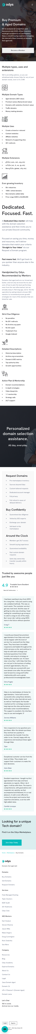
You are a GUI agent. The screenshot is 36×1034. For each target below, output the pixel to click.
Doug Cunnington (8, 937)
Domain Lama (7, 994)
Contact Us (6, 974)
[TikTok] (29, 1010)
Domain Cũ (6, 986)
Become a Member (18, 50)
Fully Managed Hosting (10, 895)
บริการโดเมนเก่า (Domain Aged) (13, 990)
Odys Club (5, 911)
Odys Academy (7, 963)
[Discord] (25, 1010)
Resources (6, 955)
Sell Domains (6, 881)
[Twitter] (21, 1010)
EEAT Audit (6, 903)
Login (5, 1023)
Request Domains (8, 885)
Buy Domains (6, 877)
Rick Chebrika (7, 941)
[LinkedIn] (7, 1010)
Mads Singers (7, 933)
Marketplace (10, 853)
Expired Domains (8, 967)
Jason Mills (6, 929)
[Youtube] (12, 1010)
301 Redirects (7, 907)
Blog (3, 959)
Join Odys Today (12, 843)
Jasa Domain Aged (8, 982)
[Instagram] (16, 1010)
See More (5, 945)
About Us (5, 971)
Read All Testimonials (10, 590)
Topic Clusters (7, 899)
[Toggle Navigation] (32, 5)
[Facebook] (3, 1010)
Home (4, 853)
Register (13, 1023)
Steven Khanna (7, 925)
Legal (4, 978)
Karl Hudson (6, 921)
